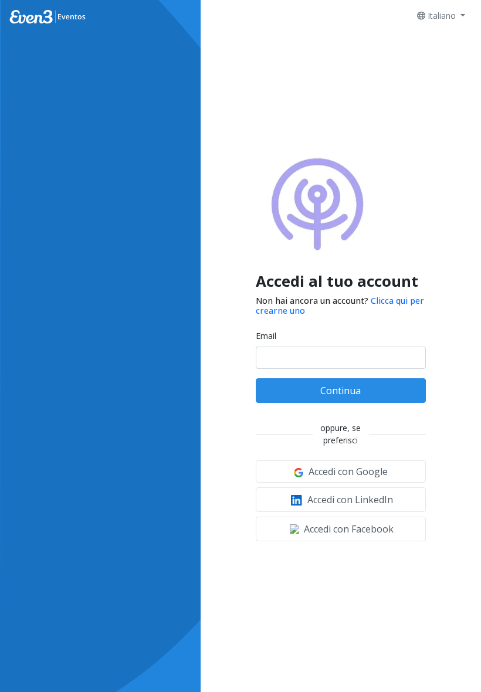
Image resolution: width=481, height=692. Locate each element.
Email (266, 335)
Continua (340, 390)
